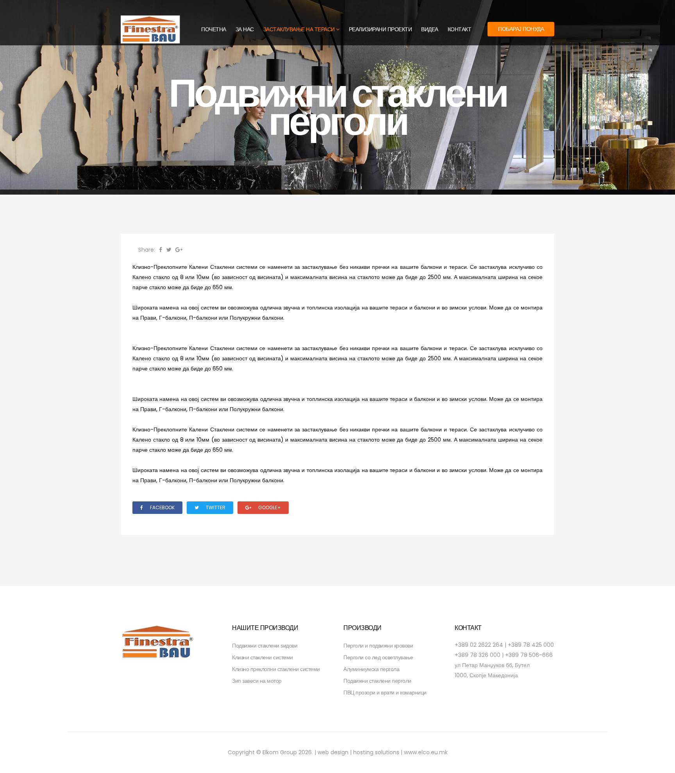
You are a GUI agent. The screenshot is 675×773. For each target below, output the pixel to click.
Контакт (459, 29)
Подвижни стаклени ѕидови (264, 646)
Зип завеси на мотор (257, 681)
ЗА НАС (245, 29)
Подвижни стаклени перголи (377, 681)
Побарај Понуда (521, 29)
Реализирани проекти (380, 29)
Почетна (213, 29)
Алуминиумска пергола (371, 669)
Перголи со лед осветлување (378, 657)
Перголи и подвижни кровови (378, 646)
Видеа (429, 29)
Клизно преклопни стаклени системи (276, 669)
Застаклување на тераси (299, 29)
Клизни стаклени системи (262, 657)
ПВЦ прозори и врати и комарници (385, 692)
